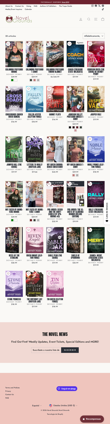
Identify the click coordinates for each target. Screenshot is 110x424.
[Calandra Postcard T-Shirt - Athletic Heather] (38, 80)
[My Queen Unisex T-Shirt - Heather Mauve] (73, 175)
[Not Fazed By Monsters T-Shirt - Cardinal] (31, 220)
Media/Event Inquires (13, 9)
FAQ (35, 6)
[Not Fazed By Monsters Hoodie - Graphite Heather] (16, 220)
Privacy (8, 391)
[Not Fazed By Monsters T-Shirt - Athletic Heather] (38, 220)
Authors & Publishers (48, 6)
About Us (9, 6)
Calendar (28, 9)
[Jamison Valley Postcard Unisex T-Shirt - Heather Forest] (81, 127)
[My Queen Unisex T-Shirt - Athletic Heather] (77, 175)
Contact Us (19, 6)
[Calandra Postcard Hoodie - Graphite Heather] (16, 80)
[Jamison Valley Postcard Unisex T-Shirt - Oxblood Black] (73, 127)
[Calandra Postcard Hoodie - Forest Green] (12, 80)
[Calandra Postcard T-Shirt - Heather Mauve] (34, 80)
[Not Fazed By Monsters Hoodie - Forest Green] (12, 220)
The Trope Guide (65, 6)
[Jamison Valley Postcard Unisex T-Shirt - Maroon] (77, 127)
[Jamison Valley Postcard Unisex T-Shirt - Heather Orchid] (75, 130)
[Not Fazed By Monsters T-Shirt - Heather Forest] (34, 220)
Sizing (28, 6)
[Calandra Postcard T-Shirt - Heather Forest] (31, 80)
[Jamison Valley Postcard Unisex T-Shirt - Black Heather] (70, 127)
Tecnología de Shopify (55, 414)
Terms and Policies (12, 387)
